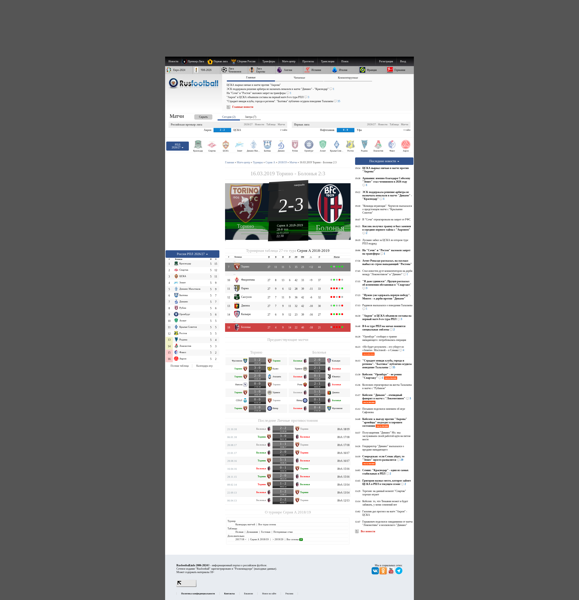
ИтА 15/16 (343, 468)
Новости (259, 124)
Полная (239, 531)
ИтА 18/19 (343, 429)
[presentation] (198, 116)
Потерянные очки (283, 531)
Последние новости (383, 161)
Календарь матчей (245, 524)
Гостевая (265, 531)
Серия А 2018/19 (297, 512)
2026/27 (248, 124)
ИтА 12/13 (343, 500)
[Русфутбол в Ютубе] (391, 573)
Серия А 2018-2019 (290, 225)
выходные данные (265, 568)
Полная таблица (180, 365)
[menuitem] (245, 61)
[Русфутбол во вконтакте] (376, 573)
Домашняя (252, 531)
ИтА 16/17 (343, 453)
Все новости (368, 531)
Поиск (345, 61)
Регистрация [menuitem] (386, 61)
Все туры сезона (267, 524)
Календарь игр (204, 365)
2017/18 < (241, 539)
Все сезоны (294, 539)
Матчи (281, 124)
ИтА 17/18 (343, 437)
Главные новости (242, 106)
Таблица (270, 124)
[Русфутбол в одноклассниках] (383, 573)
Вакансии (248, 593)
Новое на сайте (269, 593)
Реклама (289, 593)
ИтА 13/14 (343, 484)
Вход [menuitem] (403, 61)
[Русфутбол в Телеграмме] (399, 573)
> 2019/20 (277, 539)
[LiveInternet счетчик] (186, 586)
